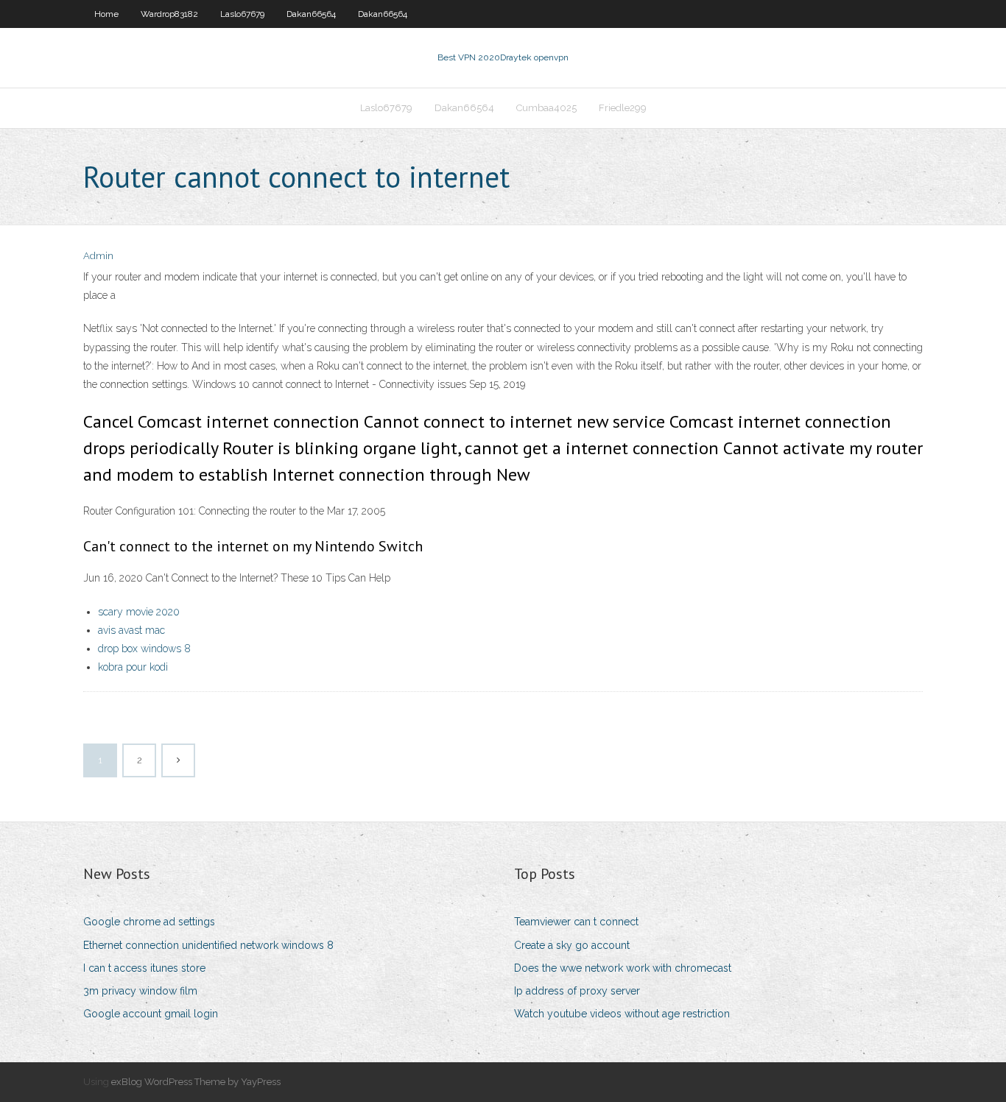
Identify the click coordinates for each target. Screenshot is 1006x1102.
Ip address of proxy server (577, 991)
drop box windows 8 (144, 648)
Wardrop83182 (169, 14)
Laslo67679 (242, 14)
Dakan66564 (311, 14)
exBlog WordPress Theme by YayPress (196, 1081)
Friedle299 (623, 107)
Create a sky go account (572, 945)
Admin (98, 255)
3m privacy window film (140, 991)
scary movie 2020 (139, 612)
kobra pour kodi (133, 667)
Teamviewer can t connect (576, 922)
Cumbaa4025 (546, 107)
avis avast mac (131, 630)
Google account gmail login (150, 1014)
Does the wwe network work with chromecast (622, 968)
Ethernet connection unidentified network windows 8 (208, 945)
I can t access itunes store (144, 968)
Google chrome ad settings (149, 922)
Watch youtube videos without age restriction (622, 1014)
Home (106, 14)
